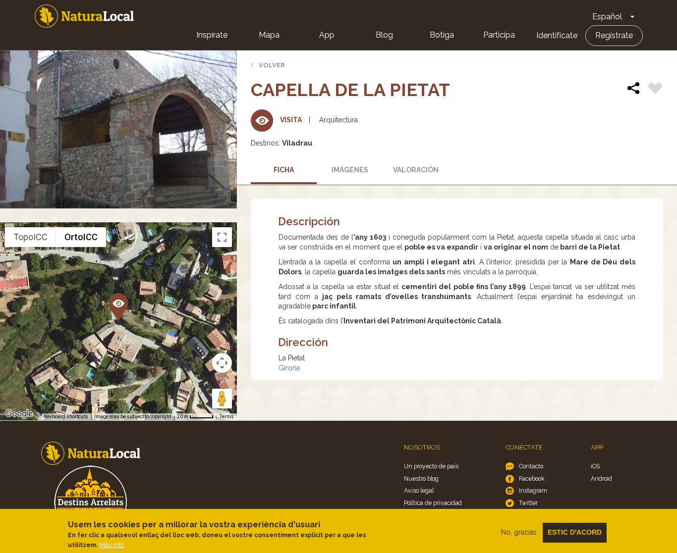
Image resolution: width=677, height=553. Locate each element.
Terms (227, 416)
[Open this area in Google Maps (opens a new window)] (18, 413)
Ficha (284, 170)
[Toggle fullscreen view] (222, 237)
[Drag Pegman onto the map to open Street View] (222, 398)
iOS (595, 466)
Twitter (528, 502)
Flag (655, 90)
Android (601, 478)
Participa (499, 35)
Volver (272, 65)
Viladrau (297, 143)
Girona (289, 368)
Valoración (416, 170)
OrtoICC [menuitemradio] (81, 237)
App (327, 35)
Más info (112, 545)
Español (607, 16)
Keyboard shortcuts (66, 416)
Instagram (533, 490)
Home (84, 16)
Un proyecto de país (431, 466)
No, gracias (519, 532)
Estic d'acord (575, 532)
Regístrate (614, 35)
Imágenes (350, 170)
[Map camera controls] (222, 363)
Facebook (532, 478)
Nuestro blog (421, 478)
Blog (384, 35)
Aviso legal (419, 490)
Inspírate (211, 35)
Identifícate (556, 35)
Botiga (442, 35)
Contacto (531, 466)
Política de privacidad (433, 502)
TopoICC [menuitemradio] (30, 237)
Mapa (269, 35)
